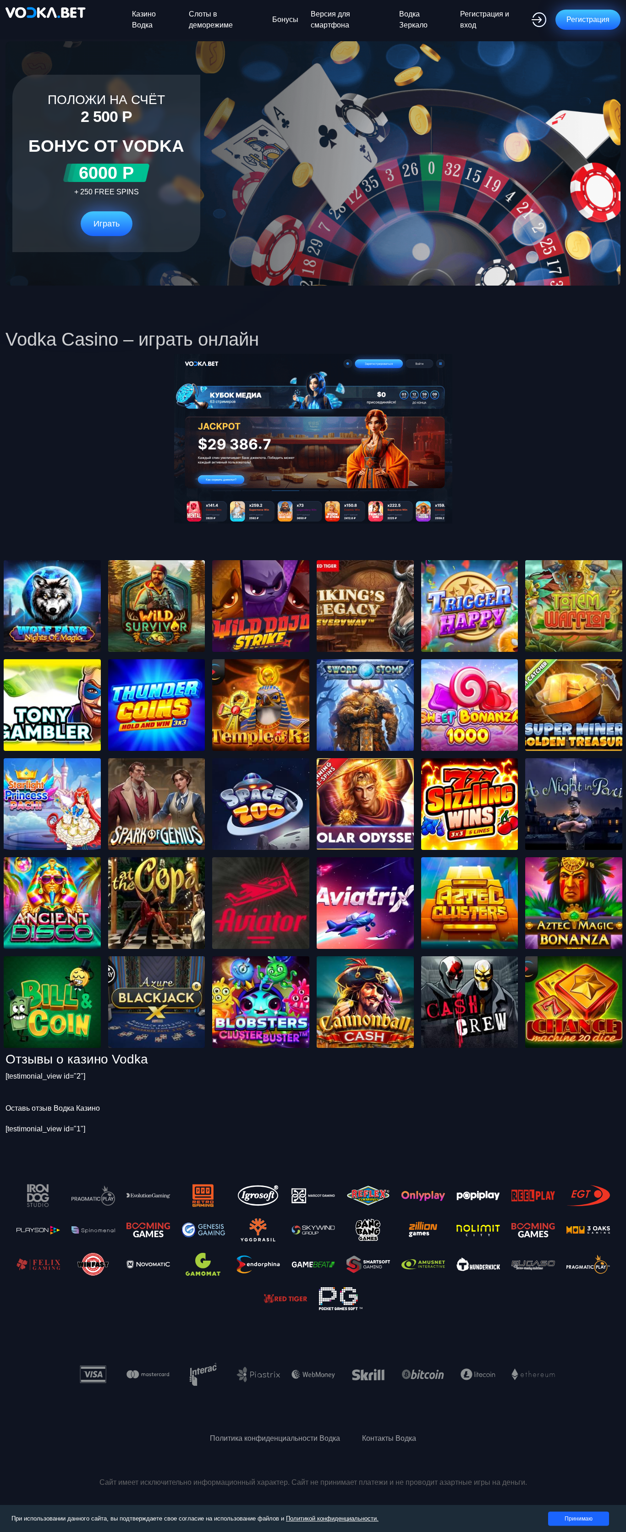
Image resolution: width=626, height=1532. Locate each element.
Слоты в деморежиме (211, 19)
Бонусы (285, 19)
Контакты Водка (389, 1438)
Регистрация (588, 19)
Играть (106, 223)
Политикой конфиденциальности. (332, 1518)
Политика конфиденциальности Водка (275, 1438)
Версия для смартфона (330, 19)
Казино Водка (144, 19)
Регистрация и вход (484, 19)
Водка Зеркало (413, 19)
